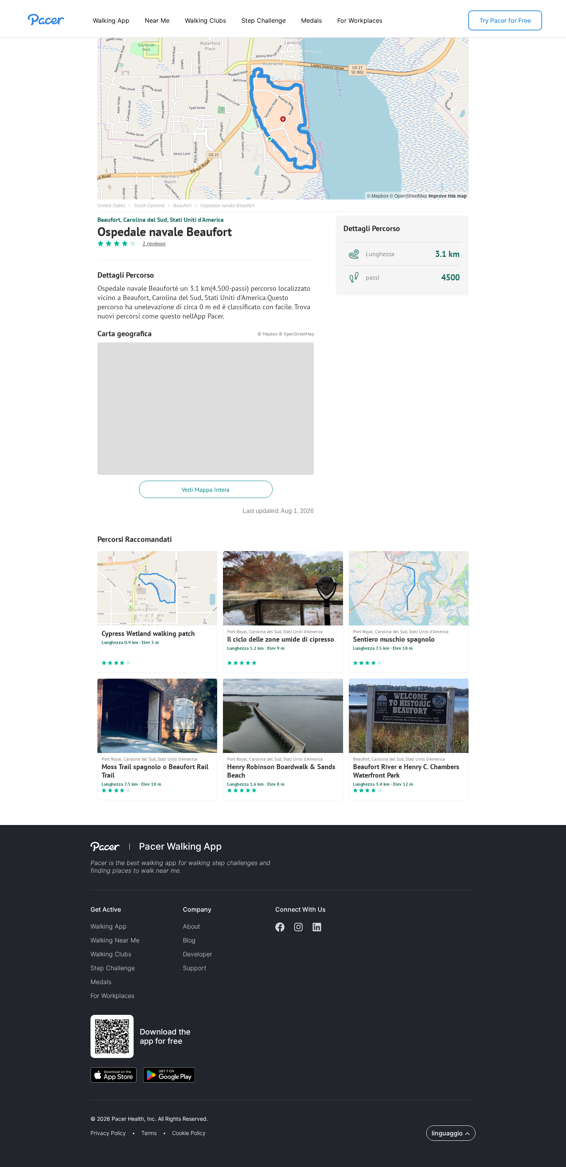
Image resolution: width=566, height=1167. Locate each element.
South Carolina (149, 205)
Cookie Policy (189, 1133)
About (191, 926)
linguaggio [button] (447, 1133)
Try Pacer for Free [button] (505, 20)
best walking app (152, 863)
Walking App (111, 20)
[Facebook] (280, 927)
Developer (197, 954)
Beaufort (182, 205)
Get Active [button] (105, 909)
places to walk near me (145, 870)
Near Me (157, 20)
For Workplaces (359, 20)
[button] (134, 1110)
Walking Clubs (205, 20)
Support (194, 968)
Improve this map (448, 195)
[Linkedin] (317, 927)
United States (111, 205)
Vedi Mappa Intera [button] (205, 489)
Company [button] (197, 909)
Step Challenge (263, 20)
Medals (311, 20)
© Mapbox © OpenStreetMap (286, 334)
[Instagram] (298, 927)
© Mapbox (378, 195)
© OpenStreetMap (409, 195)
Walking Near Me (114, 940)
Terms (149, 1133)
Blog (189, 940)
